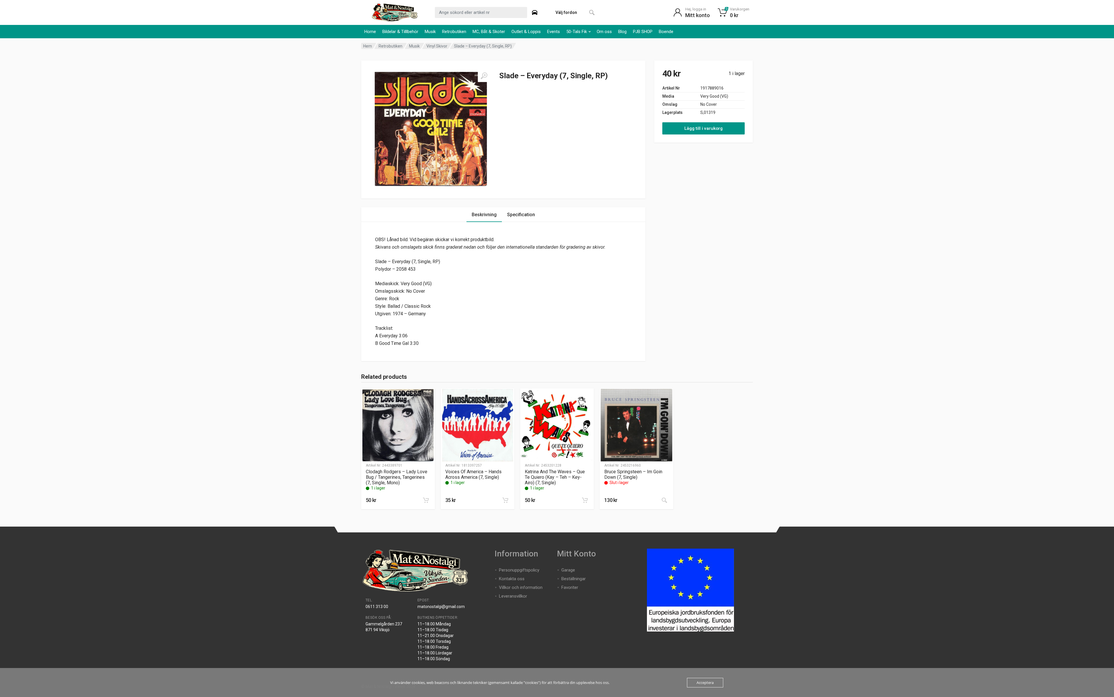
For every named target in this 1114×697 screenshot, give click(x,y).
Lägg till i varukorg (703, 128)
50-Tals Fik (576, 31)
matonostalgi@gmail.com (441, 606)
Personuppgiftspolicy (519, 570)
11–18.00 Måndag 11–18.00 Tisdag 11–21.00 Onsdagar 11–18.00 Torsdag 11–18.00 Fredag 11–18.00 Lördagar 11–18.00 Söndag (435, 641)
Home (370, 31)
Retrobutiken (454, 31)
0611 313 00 (377, 606)
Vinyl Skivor (436, 46)
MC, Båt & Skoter (489, 31)
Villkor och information (520, 587)
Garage (568, 570)
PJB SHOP (642, 31)
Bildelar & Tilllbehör (400, 31)
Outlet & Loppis (526, 31)
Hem (367, 46)
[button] (426, 500)
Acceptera (705, 682)
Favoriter (569, 587)
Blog (622, 31)
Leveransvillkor (513, 596)
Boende (666, 31)
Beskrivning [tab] (484, 214)
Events (553, 31)
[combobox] (481, 12)
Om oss (604, 31)
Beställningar (573, 578)
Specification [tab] (521, 214)
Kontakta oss (512, 578)
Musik (430, 31)
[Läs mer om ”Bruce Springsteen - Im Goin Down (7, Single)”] (664, 500)
